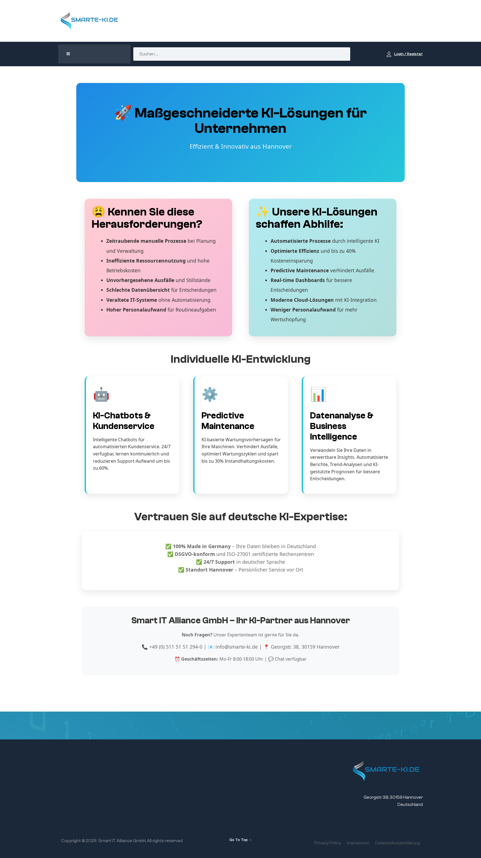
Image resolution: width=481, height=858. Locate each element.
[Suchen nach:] (242, 54)
